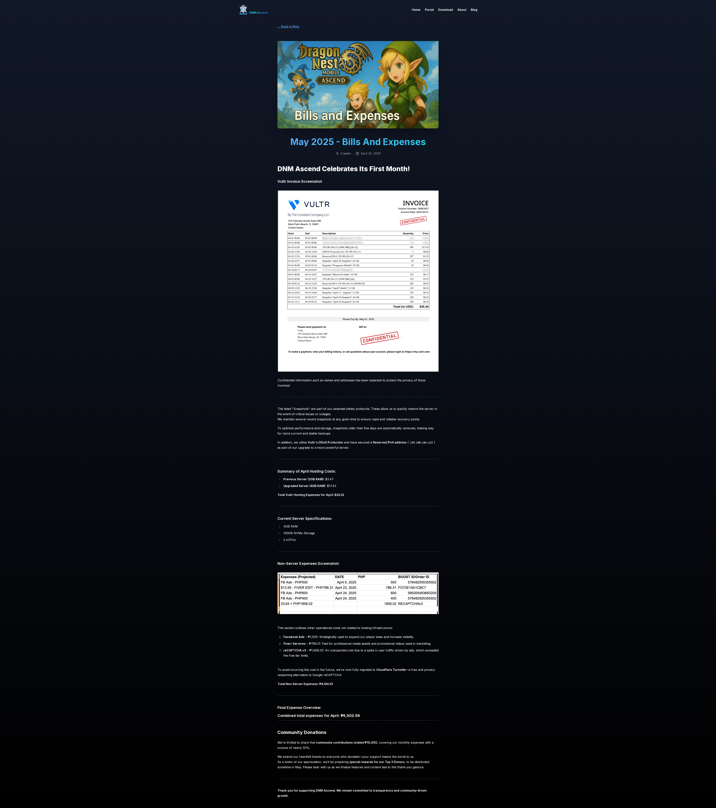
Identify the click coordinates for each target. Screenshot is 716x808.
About (461, 10)
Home (416, 10)
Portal (429, 10)
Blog (474, 10)
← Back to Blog (288, 26)
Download (445, 10)
